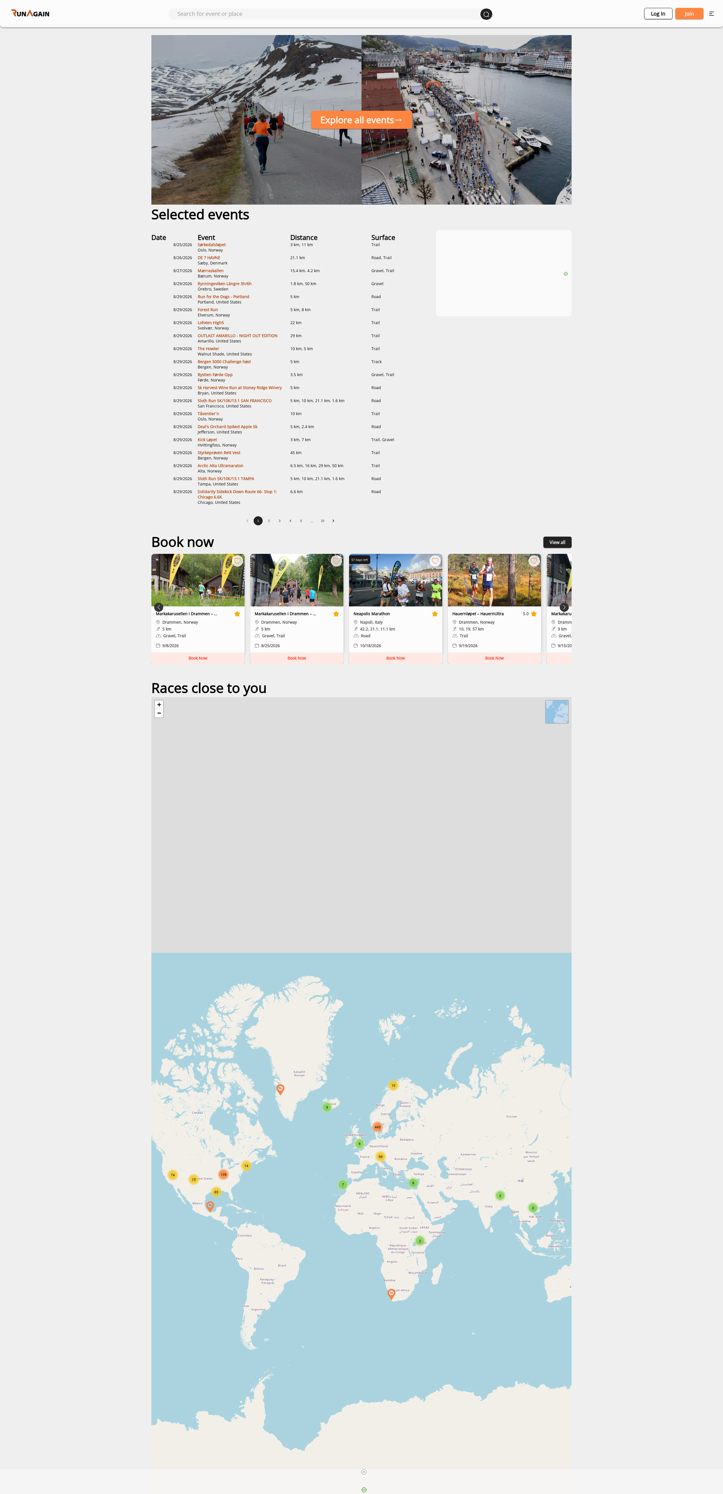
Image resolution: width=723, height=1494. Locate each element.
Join (689, 13)
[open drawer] (711, 13)
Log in (658, 13)
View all (557, 542)
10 (322, 520)
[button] (280, 1089)
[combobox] (328, 13)
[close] (363, 1472)
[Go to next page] (333, 520)
